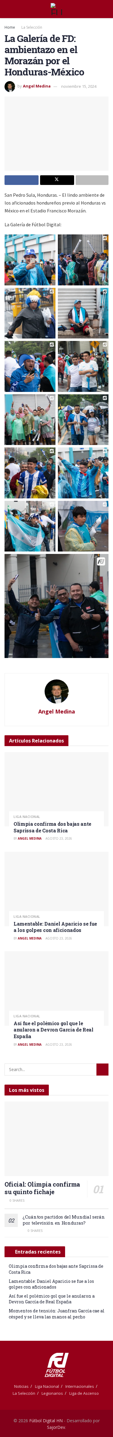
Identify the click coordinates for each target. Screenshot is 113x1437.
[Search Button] (105, 9)
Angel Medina (37, 86)
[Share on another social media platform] (92, 180)
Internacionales (79, 1386)
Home (10, 27)
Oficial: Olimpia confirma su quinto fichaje (42, 1188)
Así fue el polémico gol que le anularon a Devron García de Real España (53, 1029)
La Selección (31, 27)
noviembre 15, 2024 (78, 86)
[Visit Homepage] (56, 9)
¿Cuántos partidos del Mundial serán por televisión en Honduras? (64, 1220)
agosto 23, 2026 (58, 838)
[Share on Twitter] (57, 180)
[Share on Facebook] (22, 180)
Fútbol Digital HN (46, 1420)
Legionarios (52, 1393)
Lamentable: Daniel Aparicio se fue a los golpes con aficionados (55, 926)
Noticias (21, 1386)
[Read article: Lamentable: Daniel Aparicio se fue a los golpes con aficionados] (56, 889)
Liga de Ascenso (84, 1393)
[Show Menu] (7, 9)
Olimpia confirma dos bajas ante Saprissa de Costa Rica (52, 827)
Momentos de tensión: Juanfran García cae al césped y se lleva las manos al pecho (57, 1314)
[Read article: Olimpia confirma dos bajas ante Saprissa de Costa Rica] (56, 789)
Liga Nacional (27, 816)
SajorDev (56, 1427)
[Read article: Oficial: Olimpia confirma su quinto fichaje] (56, 1139)
